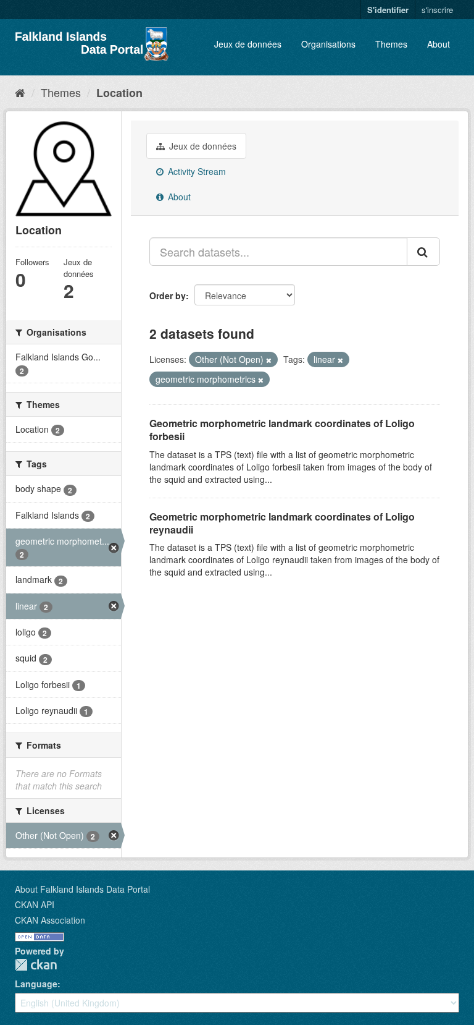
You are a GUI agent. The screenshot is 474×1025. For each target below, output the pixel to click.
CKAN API (34, 904)
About (438, 44)
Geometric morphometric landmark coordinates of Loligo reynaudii (282, 523)
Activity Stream (195, 171)
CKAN (36, 964)
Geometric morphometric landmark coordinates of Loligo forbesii (282, 429)
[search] (423, 251)
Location (119, 93)
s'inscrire (437, 9)
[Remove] (269, 360)
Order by (167, 295)
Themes (391, 44)
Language (36, 983)
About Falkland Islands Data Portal (82, 889)
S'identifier (388, 9)
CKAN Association (50, 920)
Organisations (328, 44)
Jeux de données (247, 44)
